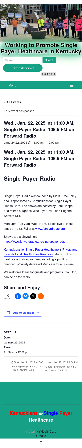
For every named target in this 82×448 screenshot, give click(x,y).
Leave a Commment (22, 68)
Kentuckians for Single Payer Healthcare (31, 249)
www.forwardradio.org (50, 228)
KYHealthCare (25, 10)
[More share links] (41, 296)
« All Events (12, 102)
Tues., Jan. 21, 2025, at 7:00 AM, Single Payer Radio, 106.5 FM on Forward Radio (27, 366)
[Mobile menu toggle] (71, 85)
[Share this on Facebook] (18, 296)
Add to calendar (23, 312)
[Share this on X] (33, 296)
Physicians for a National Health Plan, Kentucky (40, 252)
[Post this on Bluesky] (26, 296)
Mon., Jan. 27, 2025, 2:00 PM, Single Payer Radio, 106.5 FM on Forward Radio (61, 366)
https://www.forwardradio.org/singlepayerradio (35, 241)
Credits (41, 436)
